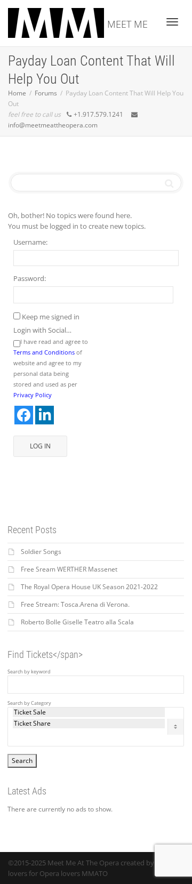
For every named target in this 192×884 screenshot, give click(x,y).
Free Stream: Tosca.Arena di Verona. (75, 604)
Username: (30, 242)
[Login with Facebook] (23, 415)
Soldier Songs (41, 551)
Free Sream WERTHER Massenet (69, 569)
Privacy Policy (32, 395)
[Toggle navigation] (172, 22)
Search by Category (29, 703)
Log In (40, 446)
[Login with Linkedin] (44, 415)
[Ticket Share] (89, 723)
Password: (29, 278)
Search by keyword (29, 672)
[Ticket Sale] (89, 712)
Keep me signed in (50, 317)
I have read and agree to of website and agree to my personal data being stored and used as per (50, 368)
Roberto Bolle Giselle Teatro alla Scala (77, 621)
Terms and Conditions (44, 352)
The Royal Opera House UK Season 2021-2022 (89, 586)
